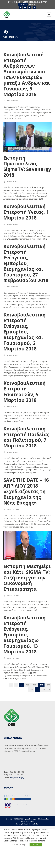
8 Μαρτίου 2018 (13, 658)
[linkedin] (25, 7)
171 (34, 685)
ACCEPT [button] (36, 844)
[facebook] (20, 7)
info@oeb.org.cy (17, 777)
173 (48, 685)
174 (31, 689)
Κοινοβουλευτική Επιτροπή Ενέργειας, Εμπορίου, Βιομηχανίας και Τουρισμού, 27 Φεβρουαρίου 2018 (25, 263)
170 (27, 685)
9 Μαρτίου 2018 (13, 509)
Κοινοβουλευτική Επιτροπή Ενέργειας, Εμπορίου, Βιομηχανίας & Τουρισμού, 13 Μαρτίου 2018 (24, 634)
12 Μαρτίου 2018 (13, 101)
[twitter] (29, 7)
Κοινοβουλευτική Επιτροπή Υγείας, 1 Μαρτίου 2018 (26, 212)
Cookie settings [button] (19, 844)
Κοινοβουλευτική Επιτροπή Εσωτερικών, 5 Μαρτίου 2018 (24, 391)
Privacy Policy (21, 824)
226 (43, 689)
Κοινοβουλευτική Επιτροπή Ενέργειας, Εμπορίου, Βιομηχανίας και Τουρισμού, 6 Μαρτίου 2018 (24, 331)
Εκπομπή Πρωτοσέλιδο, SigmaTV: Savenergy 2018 (27, 166)
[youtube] (34, 7)
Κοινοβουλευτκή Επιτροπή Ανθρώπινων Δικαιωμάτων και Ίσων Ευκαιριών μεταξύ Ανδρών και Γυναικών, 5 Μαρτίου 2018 (26, 74)
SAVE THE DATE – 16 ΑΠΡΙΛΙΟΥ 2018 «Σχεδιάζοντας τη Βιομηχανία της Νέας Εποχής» (26, 491)
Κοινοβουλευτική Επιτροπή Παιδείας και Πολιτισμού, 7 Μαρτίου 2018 (26, 437)
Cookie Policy (34, 824)
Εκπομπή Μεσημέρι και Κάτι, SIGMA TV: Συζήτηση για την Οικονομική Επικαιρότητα (27, 577)
